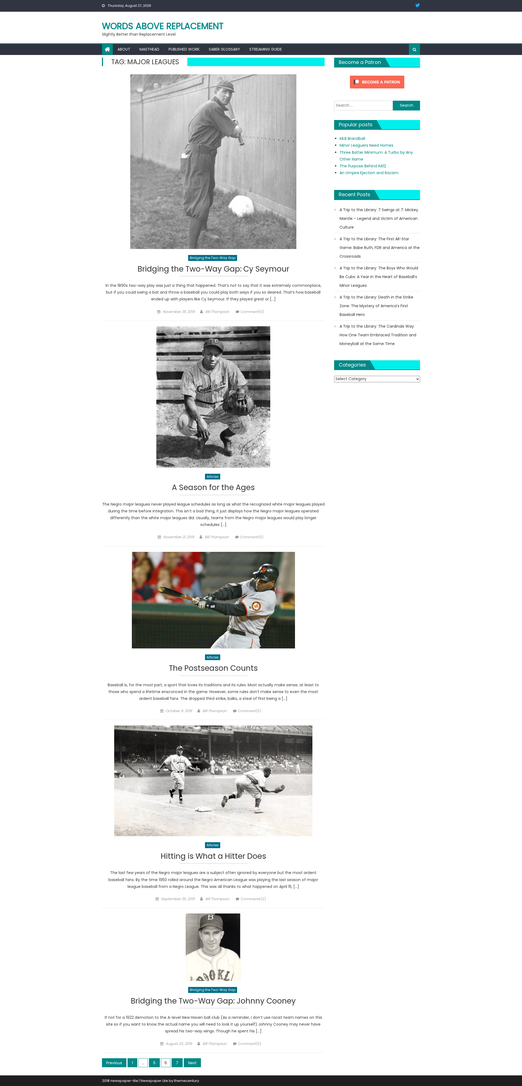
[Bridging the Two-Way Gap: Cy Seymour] (213, 161)
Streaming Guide (265, 49)
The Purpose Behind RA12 (363, 166)
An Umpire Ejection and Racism (369, 173)
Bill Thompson (217, 311)
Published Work (184, 49)
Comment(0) (252, 311)
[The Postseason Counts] (213, 600)
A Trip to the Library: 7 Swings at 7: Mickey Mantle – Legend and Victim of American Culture (379, 218)
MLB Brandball (352, 138)
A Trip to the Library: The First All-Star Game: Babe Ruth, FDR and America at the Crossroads (380, 247)
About (123, 49)
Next (192, 1063)
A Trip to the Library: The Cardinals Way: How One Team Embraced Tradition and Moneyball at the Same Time (378, 335)
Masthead (149, 49)
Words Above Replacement (162, 26)
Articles (213, 476)
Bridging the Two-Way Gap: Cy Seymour (213, 269)
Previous (114, 1063)
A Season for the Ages (213, 488)
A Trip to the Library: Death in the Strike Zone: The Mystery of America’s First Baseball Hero (376, 305)
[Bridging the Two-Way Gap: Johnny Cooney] (213, 947)
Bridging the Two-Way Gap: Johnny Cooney (213, 1001)
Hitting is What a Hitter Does (213, 856)
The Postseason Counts (213, 668)
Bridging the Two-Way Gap (212, 258)
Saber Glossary (224, 49)
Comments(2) (253, 899)
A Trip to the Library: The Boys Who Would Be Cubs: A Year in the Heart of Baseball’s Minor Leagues (379, 276)
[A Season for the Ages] (213, 397)
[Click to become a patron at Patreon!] (377, 81)
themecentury (186, 1080)
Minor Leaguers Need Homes (366, 145)
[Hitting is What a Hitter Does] (213, 780)
